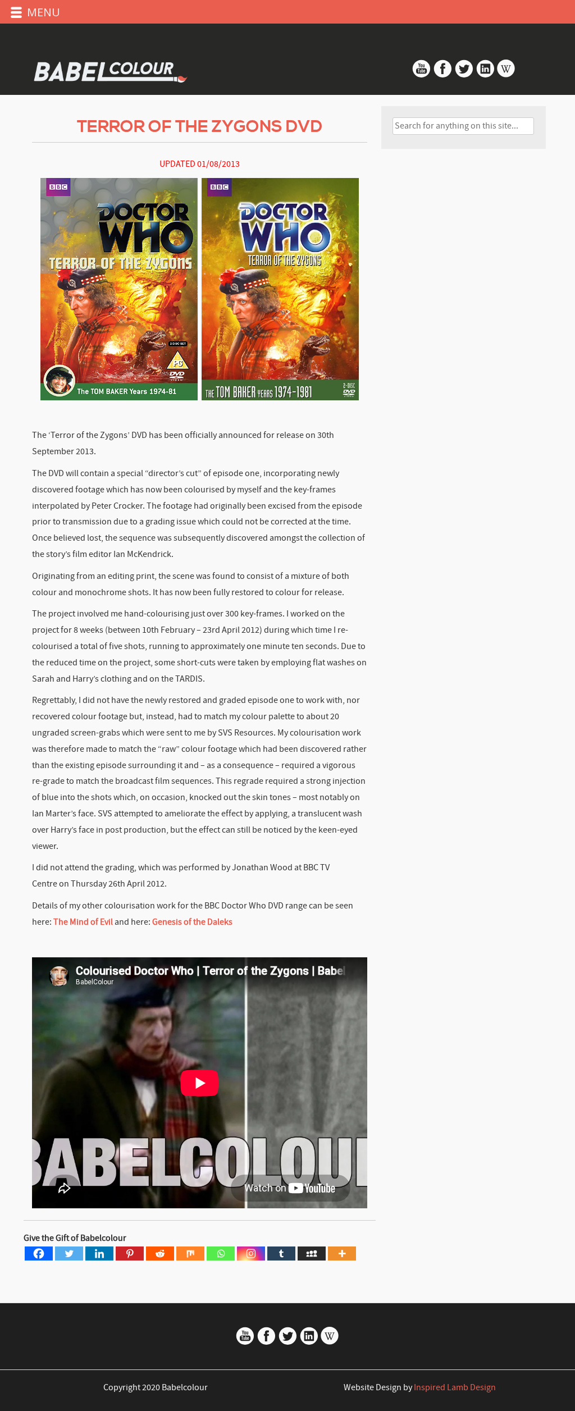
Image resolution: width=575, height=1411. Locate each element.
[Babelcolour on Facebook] (443, 75)
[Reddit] (160, 1253)
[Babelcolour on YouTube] (422, 75)
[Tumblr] (281, 1253)
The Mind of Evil (84, 922)
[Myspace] (312, 1253)
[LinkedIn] (485, 75)
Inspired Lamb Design (455, 1387)
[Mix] (190, 1253)
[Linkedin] (99, 1253)
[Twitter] (69, 1253)
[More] (342, 1253)
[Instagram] (251, 1253)
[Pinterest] (130, 1253)
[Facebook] (39, 1253)
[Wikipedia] (506, 75)
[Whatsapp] (221, 1253)
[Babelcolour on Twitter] (465, 75)
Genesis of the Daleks (192, 922)
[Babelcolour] (111, 70)
